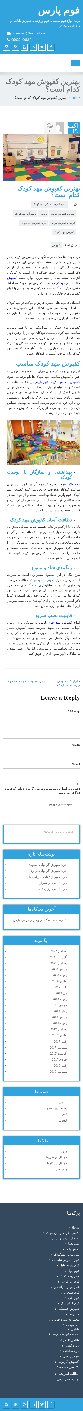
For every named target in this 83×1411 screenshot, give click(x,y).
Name (76, 744)
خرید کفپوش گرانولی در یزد (49, 871)
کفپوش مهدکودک (67, 1367)
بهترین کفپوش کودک (63, 213)
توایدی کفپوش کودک (63, 222)
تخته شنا (73, 1243)
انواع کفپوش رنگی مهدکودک (49, 204)
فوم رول (73, 1270)
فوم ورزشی (71, 1356)
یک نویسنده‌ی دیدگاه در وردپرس (48, 920)
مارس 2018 (59, 1017)
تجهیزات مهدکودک (25, 213)
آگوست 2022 (58, 957)
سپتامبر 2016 (58, 1071)
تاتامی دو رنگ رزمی (65, 1333)
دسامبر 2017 (58, 1029)
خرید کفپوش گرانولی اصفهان (47, 864)
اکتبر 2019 (60, 987)
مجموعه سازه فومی (65, 1319)
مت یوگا (73, 1314)
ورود (64, 1151)
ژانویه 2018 (60, 1023)
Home (76, 98)
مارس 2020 (59, 969)
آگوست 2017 (58, 1053)
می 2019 (61, 993)
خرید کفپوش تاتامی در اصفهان (47, 877)
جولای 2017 (59, 1059)
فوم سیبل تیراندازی (66, 1287)
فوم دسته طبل (69, 1265)
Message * (74, 711)
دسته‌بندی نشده (57, 1108)
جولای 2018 (59, 1005)
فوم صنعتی (71, 1292)
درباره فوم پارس (68, 1379)
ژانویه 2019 (60, 999)
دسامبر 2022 (58, 951)
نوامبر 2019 (59, 981)
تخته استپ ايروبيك (67, 1238)
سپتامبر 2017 (58, 1047)
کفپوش (56, 245)
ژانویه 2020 (60, 975)
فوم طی (73, 1298)
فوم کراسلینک (70, 1303)
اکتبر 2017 (60, 1041)
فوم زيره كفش (69, 1276)
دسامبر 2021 (58, 963)
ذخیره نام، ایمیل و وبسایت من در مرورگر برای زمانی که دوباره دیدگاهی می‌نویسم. (42, 790)
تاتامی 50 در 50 (69, 1340)
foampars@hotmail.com (30, 33)
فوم (64, 1114)
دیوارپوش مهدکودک (66, 1254)
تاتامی (43, 213)
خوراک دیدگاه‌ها (57, 1163)
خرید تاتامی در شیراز (53, 883)
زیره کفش (72, 1345)
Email (76, 764)
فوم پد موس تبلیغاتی (65, 1260)
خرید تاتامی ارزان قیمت (51, 889)
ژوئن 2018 (60, 1011)
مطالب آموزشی (68, 1373)
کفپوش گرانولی (68, 1361)
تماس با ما (72, 1249)
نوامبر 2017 (59, 1035)
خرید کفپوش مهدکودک (33, 222)
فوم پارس (19, 920)
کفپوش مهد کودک (64, 232)
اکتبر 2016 (60, 1065)
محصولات (72, 1325)
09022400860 (21, 40)
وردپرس (61, 1169)
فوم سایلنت (71, 1351)
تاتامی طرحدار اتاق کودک (62, 1233)
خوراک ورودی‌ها (56, 1157)
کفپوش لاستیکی (68, 1308)
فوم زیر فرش (70, 1281)
